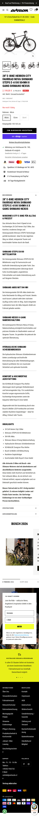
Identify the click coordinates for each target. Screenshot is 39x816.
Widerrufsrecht (27, 709)
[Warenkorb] (35, 10)
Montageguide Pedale (7, 715)
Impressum (26, 696)
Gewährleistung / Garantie (28, 715)
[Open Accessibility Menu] (4, 811)
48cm (6, 117)
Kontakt (24, 691)
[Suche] (7, 10)
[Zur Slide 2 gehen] (18, 677)
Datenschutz (26, 705)
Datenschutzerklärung (21, 635)
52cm (15, 117)
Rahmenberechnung (9, 709)
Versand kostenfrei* (18, 94)
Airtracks (6, 71)
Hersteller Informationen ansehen (16, 157)
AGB (23, 700)
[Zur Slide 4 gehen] (22, 677)
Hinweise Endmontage (7, 723)
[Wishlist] (31, 10)
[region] (19, 663)
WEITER (19, 626)
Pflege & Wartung (8, 729)
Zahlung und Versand (26, 723)
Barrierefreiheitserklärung (29, 730)
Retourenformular (8, 705)
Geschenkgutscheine (9, 750)
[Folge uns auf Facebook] (24, 764)
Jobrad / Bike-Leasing (7, 742)
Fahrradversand (8, 700)
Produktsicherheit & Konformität (9, 735)
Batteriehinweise (28, 736)
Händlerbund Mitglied (26, 742)
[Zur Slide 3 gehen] (20, 677)
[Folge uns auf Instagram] (28, 764)
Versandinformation (9, 696)
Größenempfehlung (9, 514)
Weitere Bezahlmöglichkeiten (19, 142)
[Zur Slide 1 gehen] (16, 677)
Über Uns (5, 691)
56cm (24, 117)
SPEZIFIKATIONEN (8, 508)
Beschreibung (7, 195)
